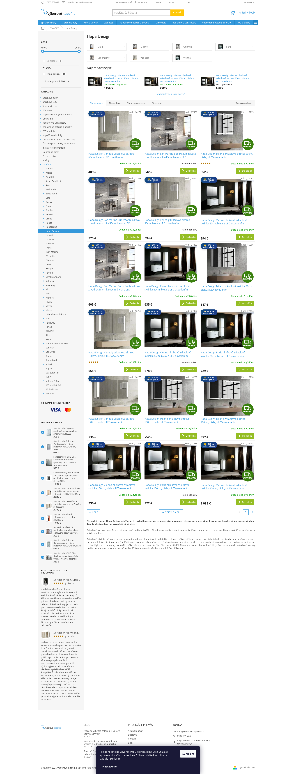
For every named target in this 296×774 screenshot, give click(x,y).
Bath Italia (51, 189)
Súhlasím (188, 754)
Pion (48, 318)
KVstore (50, 297)
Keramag (50, 285)
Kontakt (158, 2)
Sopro (49, 368)
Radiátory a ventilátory (54, 122)
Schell (49, 364)
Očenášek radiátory (56, 314)
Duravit (49, 201)
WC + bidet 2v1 (53, 385)
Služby (46, 160)
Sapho (49, 356)
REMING (50, 330)
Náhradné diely (51, 151)
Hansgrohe (51, 226)
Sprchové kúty (50, 101)
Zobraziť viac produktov (169, 93)
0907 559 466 (184, 736)
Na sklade (53, 60)
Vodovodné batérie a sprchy (57, 126)
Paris (49, 247)
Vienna (50, 260)
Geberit (49, 214)
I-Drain (49, 272)
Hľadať (177, 12)
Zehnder (50, 393)
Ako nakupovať (124, 2)
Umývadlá (48, 118)
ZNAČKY (47, 164)
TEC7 (48, 376)
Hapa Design (55, 73)
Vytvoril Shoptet (247, 767)
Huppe (49, 268)
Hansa (49, 222)
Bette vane (51, 193)
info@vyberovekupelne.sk (190, 731)
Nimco (49, 310)
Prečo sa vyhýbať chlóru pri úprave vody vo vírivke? (102, 732)
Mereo (49, 305)
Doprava (142, 2)
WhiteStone (52, 389)
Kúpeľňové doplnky (52, 135)
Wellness (47, 110)
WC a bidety (49, 131)
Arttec (49, 172)
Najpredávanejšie (136, 102)
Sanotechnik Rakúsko (57, 343)
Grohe (49, 218)
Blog (171, 2)
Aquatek (50, 176)
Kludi (48, 289)
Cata (48, 197)
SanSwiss (50, 351)
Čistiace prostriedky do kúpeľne (59, 143)
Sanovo (49, 168)
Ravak (49, 326)
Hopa (48, 264)
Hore (95, 512)
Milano (50, 239)
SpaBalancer (52, 372)
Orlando (50, 243)
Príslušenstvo (49, 156)
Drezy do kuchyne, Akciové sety (59, 139)
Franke (49, 210)
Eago (48, 206)
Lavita (49, 301)
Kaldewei (50, 281)
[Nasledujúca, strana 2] (246, 512)
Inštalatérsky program (54, 147)
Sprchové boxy (50, 97)
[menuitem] (48, 22)
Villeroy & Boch (53, 381)
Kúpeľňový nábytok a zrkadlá (57, 114)
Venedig (50, 256)
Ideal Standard (53, 276)
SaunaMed (51, 360)
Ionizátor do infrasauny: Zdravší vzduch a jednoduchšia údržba (100, 742)
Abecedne (157, 102)
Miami (49, 235)
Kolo (48, 293)
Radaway (50, 322)
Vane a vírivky (50, 106)
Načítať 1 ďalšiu (170, 512)
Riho (48, 335)
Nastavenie (109, 766)
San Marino (52, 251)
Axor (48, 185)
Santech (50, 347)
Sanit (48, 339)
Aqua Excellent (53, 181)
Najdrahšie (115, 102)
